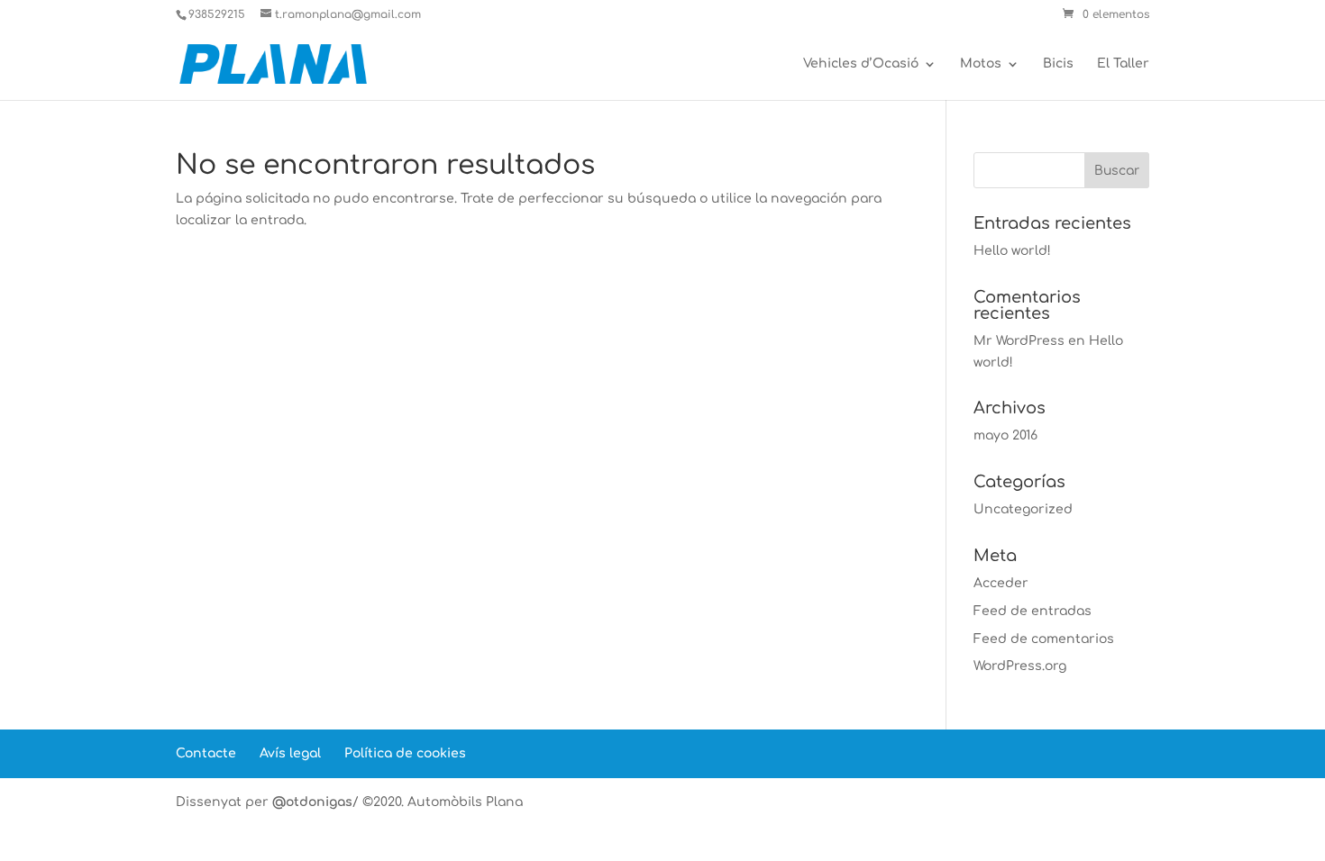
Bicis (1058, 64)
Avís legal (290, 753)
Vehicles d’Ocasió (860, 64)
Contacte (206, 753)
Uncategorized (1023, 509)
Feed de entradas (1032, 611)
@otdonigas (312, 802)
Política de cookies (405, 753)
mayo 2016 (1005, 435)
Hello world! (1012, 251)
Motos (980, 64)
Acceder (1000, 583)
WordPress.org (1019, 666)
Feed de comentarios (1043, 639)
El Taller (1123, 64)
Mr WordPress (1019, 341)
